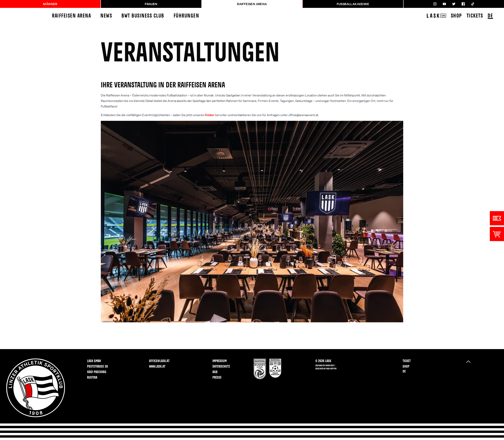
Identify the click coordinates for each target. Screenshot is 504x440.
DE (490, 16)
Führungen (186, 16)
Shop (456, 16)
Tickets (475, 16)
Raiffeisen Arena (71, 16)
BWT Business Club (142, 16)
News (106, 16)
